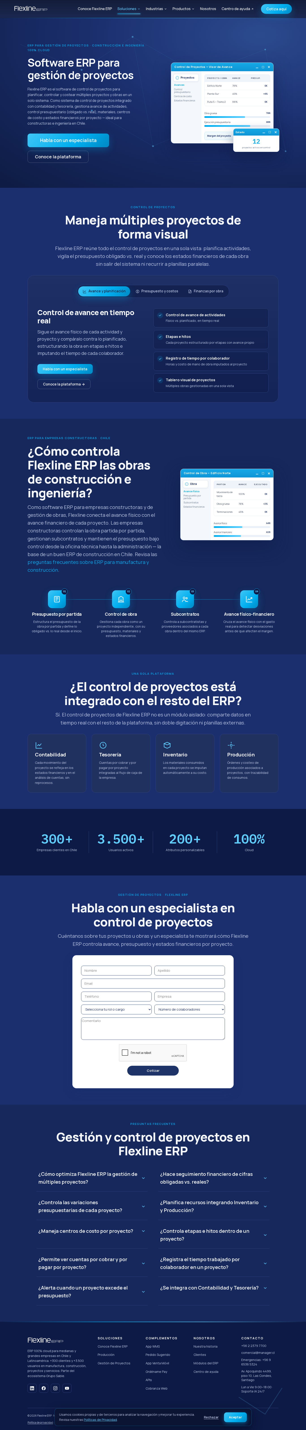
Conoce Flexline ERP (95, 8)
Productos (181, 8)
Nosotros (208, 8)
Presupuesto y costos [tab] (159, 291)
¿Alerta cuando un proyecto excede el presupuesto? (83, 1291)
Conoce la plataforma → (64, 384)
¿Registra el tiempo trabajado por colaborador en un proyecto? (200, 1263)
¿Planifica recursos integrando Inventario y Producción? (209, 1206)
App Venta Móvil (157, 1363)
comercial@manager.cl (258, 1352)
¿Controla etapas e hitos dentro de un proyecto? (204, 1235)
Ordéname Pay (156, 1371)
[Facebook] (43, 1388)
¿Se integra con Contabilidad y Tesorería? (209, 1287)
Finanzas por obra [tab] (208, 291)
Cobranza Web (157, 1388)
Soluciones (126, 8)
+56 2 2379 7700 (253, 1346)
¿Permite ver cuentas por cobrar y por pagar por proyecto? (82, 1263)
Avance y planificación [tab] (107, 291)
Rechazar (211, 1417)
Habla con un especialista (68, 140)
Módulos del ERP (206, 1363)
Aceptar (235, 1417)
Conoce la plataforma (58, 157)
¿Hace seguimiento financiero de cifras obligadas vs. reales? (206, 1178)
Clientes (200, 1355)
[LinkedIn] (32, 1388)
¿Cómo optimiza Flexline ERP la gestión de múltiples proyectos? (87, 1178)
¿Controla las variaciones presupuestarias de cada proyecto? (80, 1206)
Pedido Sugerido (158, 1355)
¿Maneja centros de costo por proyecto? (85, 1231)
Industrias (154, 8)
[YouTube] (66, 1388)
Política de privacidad (40, 1422)
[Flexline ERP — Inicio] (30, 9)
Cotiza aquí (276, 8)
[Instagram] (55, 1388)
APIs (149, 1380)
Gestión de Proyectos (114, 1363)
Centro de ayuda (236, 8)
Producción (106, 1355)
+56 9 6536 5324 (256, 1362)
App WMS (153, 1346)
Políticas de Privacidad (100, 1419)
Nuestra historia (206, 1346)
